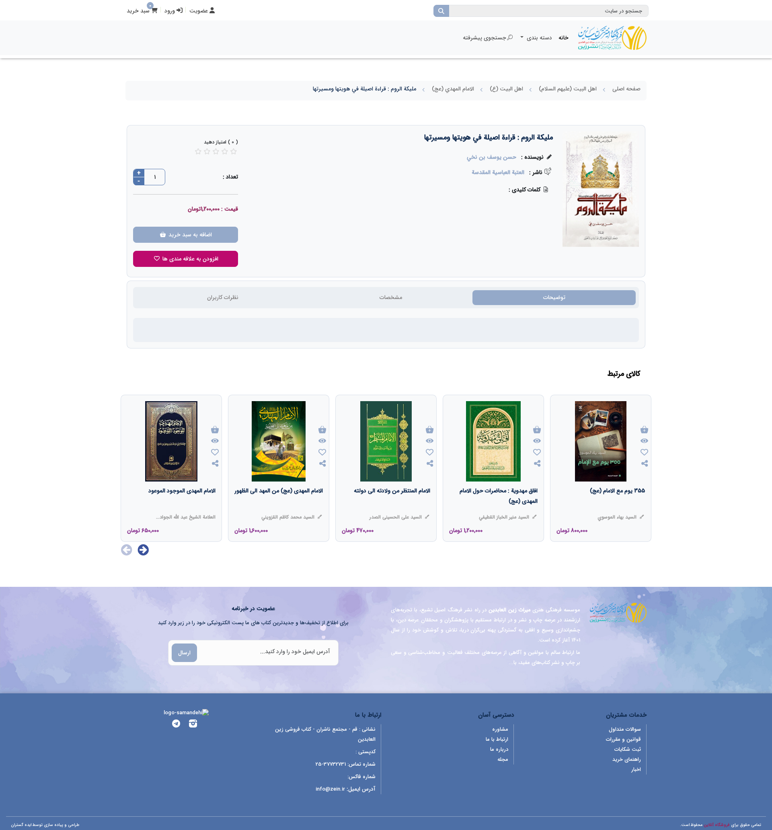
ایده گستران (21, 825)
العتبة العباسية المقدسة (498, 172)
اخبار (636, 769)
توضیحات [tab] (554, 297)
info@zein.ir (330, 789)
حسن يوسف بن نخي (491, 157)
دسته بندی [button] (538, 37)
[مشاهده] (644, 441)
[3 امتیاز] (215, 151)
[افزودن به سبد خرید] (644, 430)
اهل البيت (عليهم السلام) (568, 88)
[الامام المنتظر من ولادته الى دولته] (392, 506)
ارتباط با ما (497, 739)
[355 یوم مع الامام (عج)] (617, 506)
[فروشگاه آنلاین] (612, 38)
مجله (502, 759)
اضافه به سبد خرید (189, 234)
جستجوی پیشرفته (484, 37)
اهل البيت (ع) (506, 88)
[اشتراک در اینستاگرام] (193, 725)
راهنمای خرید (626, 759)
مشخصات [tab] (391, 297)
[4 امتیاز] (224, 151)
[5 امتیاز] (233, 151)
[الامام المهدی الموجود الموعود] (182, 506)
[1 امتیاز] (198, 151)
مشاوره (500, 729)
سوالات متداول (625, 729)
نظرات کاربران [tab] (222, 297)
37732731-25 (331, 764)
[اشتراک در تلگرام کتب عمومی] (176, 725)
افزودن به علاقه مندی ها (189, 258)
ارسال (184, 652)
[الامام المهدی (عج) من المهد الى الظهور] (278, 506)
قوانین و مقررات (623, 739)
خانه (563, 37)
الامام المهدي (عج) (453, 88)
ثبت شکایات (627, 749)
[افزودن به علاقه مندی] (644, 453)
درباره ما (499, 749)
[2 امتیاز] (207, 151)
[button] (143, 550)
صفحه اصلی (626, 88)
